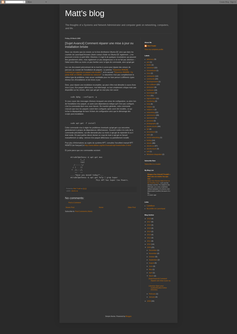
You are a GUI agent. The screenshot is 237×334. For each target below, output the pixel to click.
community (151, 79)
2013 (149, 235)
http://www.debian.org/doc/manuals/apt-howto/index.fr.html (108, 145)
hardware (150, 90)
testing (149, 140)
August (152, 263)
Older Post (132, 207)
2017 (149, 222)
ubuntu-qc (74, 191)
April (151, 273)
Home (101, 207)
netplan (149, 107)
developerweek (152, 82)
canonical (150, 68)
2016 (149, 225)
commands (151, 76)
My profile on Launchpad (156, 209)
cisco (148, 73)
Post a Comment (74, 203)
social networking (153, 138)
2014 (149, 231)
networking (151, 112)
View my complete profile (154, 49)
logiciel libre (151, 98)
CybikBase (151, 206)
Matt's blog (84, 13)
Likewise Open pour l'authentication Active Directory (158, 288)
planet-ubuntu (152, 126)
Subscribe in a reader (153, 164)
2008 (149, 301)
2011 (149, 241)
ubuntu (149, 143)
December (153, 250)
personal (150, 121)
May (151, 269)
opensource (151, 115)
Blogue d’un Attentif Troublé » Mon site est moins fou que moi (158, 176)
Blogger (128, 316)
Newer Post (70, 207)
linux (148, 96)
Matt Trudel (151, 46)
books (149, 65)
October (152, 257)
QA (148, 129)
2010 (149, 244)
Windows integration (154, 154)
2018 (149, 219)
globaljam (150, 87)
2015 (149, 228)
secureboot (151, 132)
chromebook (151, 71)
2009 (149, 247)
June (151, 266)
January (152, 297)
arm (148, 62)
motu (148, 104)
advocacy (150, 59)
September (153, 260)
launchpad (151, 93)
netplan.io (150, 110)
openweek (150, 118)
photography (151, 124)
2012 (149, 238)
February (152, 294)
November (153, 253)
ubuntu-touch (151, 149)
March (151, 276)
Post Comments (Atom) (83, 211)
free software (151, 84)
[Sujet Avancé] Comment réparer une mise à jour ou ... (159, 281)
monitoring (151, 101)
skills (148, 135)
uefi (148, 151)
